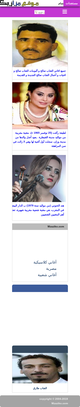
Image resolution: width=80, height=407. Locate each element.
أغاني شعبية (47, 275)
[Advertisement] (40, 242)
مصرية (51, 268)
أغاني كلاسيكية (45, 262)
